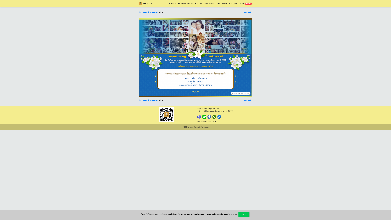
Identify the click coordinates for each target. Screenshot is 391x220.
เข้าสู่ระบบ (234, 3)
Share (145, 12)
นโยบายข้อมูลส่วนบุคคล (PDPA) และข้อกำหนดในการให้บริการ (209, 214)
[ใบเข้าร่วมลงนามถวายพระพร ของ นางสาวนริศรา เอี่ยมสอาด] (195, 57)
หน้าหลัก (174, 3)
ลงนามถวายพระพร (186, 3)
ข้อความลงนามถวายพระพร (206, 3)
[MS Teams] (199, 116)
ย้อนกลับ (248, 12)
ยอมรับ (244, 214)
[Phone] (214, 116)
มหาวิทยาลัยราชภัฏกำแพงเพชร (198, 127)
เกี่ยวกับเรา (223, 3)
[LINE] (204, 116)
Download (153, 12)
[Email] (219, 116)
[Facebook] (209, 116)
